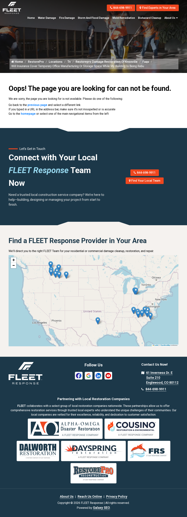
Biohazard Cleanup (149, 17)
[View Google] (88, 375)
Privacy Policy (116, 496)
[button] (66, 275)
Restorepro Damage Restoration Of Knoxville (107, 61)
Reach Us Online (90, 496)
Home (31, 17)
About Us (169, 17)
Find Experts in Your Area (158, 7)
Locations (55, 61)
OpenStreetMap (165, 345)
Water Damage (47, 17)
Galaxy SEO (101, 508)
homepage (28, 113)
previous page (37, 105)
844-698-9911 (122, 7)
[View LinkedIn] (98, 375)
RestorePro (36, 61)
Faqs (145, 61)
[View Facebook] (78, 375)
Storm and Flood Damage (93, 17)
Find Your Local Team (145, 180)
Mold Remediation (123, 17)
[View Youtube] (108, 375)
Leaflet (156, 345)
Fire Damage (67, 17)
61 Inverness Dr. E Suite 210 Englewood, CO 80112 (162, 377)
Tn (69, 61)
